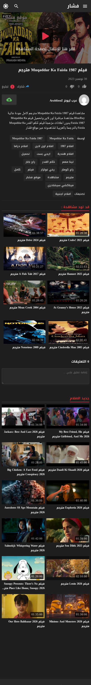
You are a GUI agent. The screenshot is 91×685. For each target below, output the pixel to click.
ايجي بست (43, 153)
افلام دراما (21, 146)
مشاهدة (53, 177)
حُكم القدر (48, 161)
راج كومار (68, 169)
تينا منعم (68, 161)
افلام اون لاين (44, 146)
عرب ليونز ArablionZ (63, 100)
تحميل (25, 153)
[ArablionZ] (84, 104)
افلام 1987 (67, 146)
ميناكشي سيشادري (60, 185)
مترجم (70, 177)
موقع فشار (33, 177)
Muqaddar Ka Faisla (61, 138)
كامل (17, 169)
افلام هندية (65, 153)
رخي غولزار (48, 169)
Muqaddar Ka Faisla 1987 (27, 138)
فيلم (31, 169)
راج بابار (30, 161)
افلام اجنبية (63, 193)
